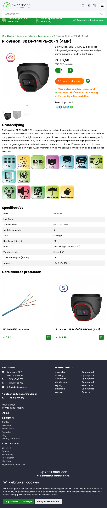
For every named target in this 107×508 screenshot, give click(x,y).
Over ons (6, 425)
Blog (4, 435)
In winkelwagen (71, 81)
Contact (6, 422)
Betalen (5, 451)
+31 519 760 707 (15, 383)
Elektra (10, 36)
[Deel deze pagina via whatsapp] (71, 107)
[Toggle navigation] (102, 5)
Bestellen (6, 448)
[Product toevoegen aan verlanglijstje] (88, 81)
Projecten (6, 432)
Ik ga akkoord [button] (12, 501)
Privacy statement (11, 438)
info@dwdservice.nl (17, 387)
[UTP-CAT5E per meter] (27, 300)
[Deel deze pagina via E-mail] (57, 107)
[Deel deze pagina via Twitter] (64, 107)
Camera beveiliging (26, 36)
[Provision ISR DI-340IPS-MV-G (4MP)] (80, 300)
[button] (83, 6)
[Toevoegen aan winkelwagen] (48, 337)
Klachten (6, 461)
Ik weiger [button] (27, 501)
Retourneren (8, 457)
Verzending (7, 454)
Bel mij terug (8, 428)
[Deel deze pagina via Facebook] (60, 107)
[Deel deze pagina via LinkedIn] (68, 107)
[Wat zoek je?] (101, 14)
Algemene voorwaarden (13, 464)
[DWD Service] (21, 5)
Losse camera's (45, 36)
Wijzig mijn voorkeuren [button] (48, 501)
